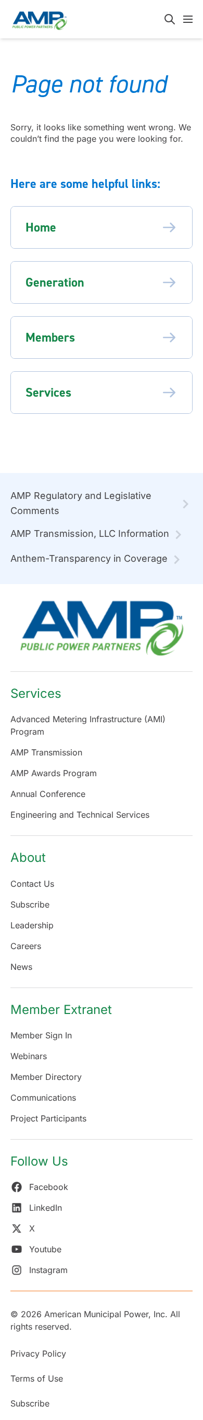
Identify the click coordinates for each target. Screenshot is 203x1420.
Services (35, 693)
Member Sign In (41, 1035)
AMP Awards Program (53, 773)
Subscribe (29, 904)
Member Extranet (61, 1009)
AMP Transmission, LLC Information (89, 533)
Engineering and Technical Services (79, 814)
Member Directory (46, 1077)
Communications (43, 1097)
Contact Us (32, 883)
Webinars (28, 1056)
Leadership (32, 925)
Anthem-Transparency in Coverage (89, 558)
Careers (25, 946)
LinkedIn (45, 1207)
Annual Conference (47, 794)
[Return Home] (101, 633)
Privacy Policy (38, 1353)
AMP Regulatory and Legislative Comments (80, 503)
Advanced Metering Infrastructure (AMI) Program (88, 725)
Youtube (45, 1249)
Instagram (48, 1270)
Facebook (48, 1187)
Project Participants (48, 1118)
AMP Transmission (46, 752)
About (28, 857)
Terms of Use (36, 1378)
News (21, 967)
